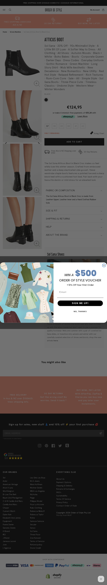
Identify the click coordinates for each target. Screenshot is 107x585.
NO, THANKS (80, 311)
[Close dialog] (104, 265)
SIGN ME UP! (80, 303)
